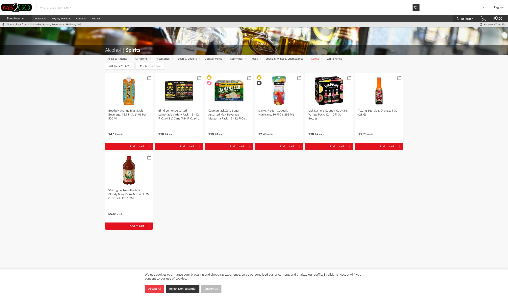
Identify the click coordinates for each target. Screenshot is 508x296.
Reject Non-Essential (182, 289)
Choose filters (152, 66)
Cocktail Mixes (213, 58)
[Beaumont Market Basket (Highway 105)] (16, 7)
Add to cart (137, 146)
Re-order (467, 19)
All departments (117, 58)
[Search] (416, 7)
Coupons (81, 18)
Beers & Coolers (187, 58)
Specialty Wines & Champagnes (284, 58)
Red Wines (236, 58)
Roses (254, 58)
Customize (211, 289)
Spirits (315, 58)
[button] (129, 108)
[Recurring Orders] (149, 78)
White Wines (334, 58)
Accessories (162, 58)
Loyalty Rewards (61, 18)
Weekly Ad (40, 18)
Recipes (96, 18)
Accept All (154, 289)
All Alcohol (141, 58)
